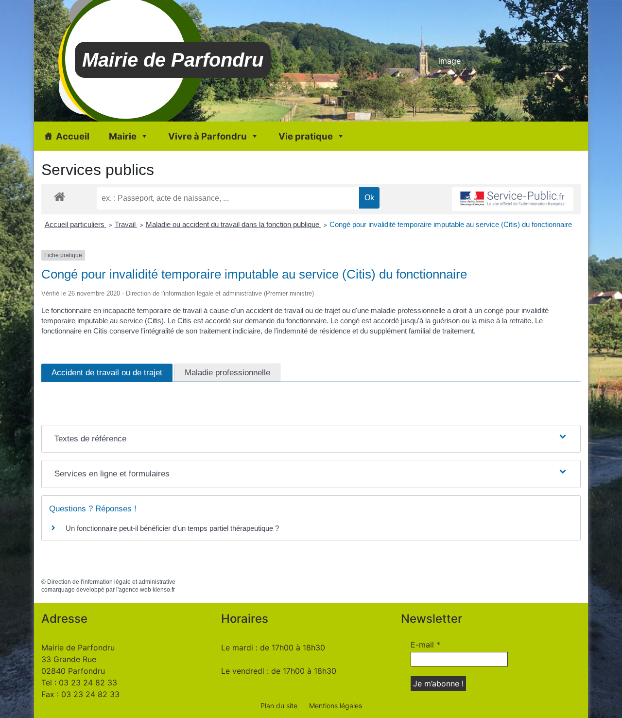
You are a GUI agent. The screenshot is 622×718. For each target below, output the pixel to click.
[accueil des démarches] (59, 196)
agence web (135, 589)
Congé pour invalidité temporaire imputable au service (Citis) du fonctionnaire (450, 224)
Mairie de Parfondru (172, 59)
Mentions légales (335, 705)
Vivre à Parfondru (207, 136)
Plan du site (278, 705)
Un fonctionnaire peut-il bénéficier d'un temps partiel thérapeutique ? (172, 528)
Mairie (123, 136)
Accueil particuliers (75, 224)
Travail (126, 224)
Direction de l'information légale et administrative (111, 581)
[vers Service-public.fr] (512, 199)
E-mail (425, 644)
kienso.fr (164, 589)
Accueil (72, 136)
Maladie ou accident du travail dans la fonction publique (233, 224)
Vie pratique (305, 136)
